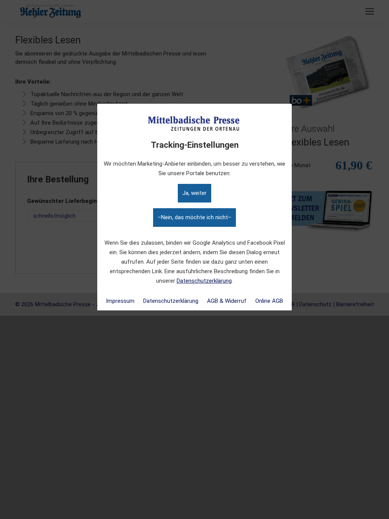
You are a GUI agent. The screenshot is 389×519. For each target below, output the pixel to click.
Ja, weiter (194, 193)
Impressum (120, 300)
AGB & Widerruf (227, 300)
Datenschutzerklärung (204, 280)
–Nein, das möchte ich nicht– (194, 217)
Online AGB (269, 300)
